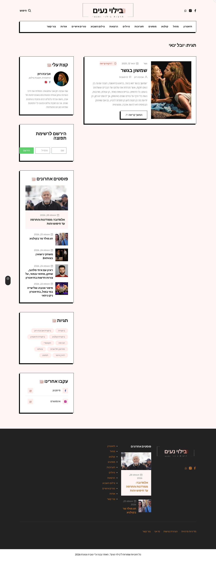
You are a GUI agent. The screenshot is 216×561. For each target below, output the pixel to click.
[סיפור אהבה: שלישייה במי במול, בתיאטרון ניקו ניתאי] (61, 288)
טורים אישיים (79, 26)
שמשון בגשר (134, 70)
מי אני (157, 531)
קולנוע (164, 26)
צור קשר (51, 26)
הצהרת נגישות (171, 531)
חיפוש (23, 10)
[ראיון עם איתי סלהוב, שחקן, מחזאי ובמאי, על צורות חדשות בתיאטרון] (61, 270)
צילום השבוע (98, 26)
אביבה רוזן (139, 77)
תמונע (45, 355)
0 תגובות (123, 77)
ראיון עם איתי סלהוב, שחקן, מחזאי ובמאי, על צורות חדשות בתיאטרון (39, 273)
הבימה (62, 342)
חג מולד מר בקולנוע (41, 238)
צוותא (40, 349)
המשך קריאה (135, 114)
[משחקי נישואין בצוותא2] (61, 255)
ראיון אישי (60, 355)
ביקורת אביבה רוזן (42, 330)
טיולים (126, 26)
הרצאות (113, 26)
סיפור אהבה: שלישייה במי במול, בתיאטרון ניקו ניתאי (40, 291)
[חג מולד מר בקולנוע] (61, 239)
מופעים (152, 26)
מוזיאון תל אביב (57, 349)
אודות (64, 26)
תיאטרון (187, 26)
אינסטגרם (55, 401)
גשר (145, 63)
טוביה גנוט (88, 554)
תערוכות (139, 26)
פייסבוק (56, 390)
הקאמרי (47, 342)
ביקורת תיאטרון (37, 336)
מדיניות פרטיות (188, 531)
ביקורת (61, 330)
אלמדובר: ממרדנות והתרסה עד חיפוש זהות (47, 221)
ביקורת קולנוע (58, 336)
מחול (176, 26)
